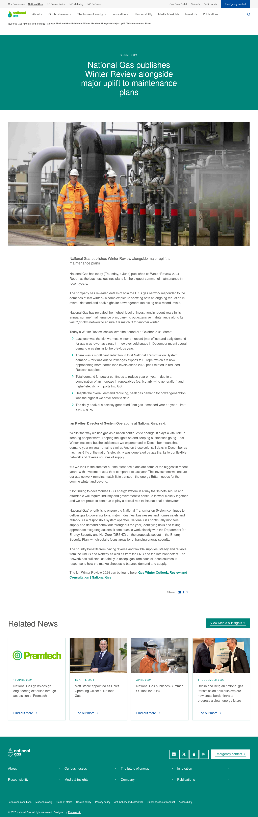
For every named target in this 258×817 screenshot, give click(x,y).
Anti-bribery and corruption (129, 801)
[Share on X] (187, 592)
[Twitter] (183, 754)
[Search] (248, 14)
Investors (191, 14)
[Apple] (194, 754)
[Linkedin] (173, 754)
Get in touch (210, 4)
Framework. (74, 812)
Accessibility (185, 801)
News (50, 23)
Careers (195, 4)
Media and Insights (34, 23)
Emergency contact (235, 4)
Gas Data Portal (178, 4)
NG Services (94, 4)
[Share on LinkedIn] (179, 592)
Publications (210, 14)
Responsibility (143, 14)
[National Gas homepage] (20, 14)
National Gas (35, 4)
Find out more (23, 713)
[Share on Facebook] (183, 592)
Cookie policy (83, 801)
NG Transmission (56, 4)
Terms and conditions (19, 801)
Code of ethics (64, 801)
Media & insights (168, 14)
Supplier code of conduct (161, 801)
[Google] (204, 754)
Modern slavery (43, 801)
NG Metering (76, 4)
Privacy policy (102, 801)
